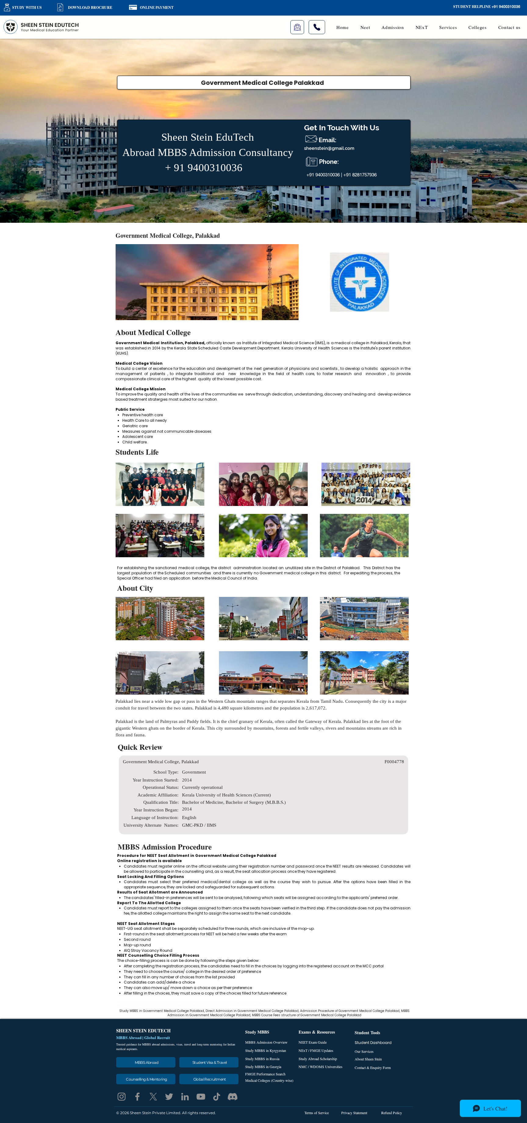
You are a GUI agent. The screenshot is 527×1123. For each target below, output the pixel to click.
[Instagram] (121, 1096)
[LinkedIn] (185, 1096)
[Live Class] (297, 27)
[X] (153, 1096)
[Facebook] (137, 1096)
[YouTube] (200, 1096)
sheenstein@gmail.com (329, 148)
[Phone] (317, 27)
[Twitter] (169, 1096)
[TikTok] (216, 1096)
